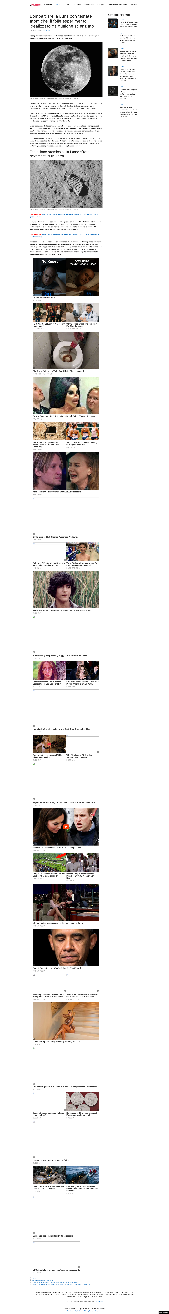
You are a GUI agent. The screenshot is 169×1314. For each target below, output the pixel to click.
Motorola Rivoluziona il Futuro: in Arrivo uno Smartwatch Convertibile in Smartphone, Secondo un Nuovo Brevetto (128, 56)
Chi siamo (70, 1311)
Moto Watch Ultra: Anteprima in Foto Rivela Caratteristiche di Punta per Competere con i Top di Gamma (128, 112)
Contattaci (99, 1301)
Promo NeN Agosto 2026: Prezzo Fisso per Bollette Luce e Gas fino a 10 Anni (129, 24)
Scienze (134, 5)
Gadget (77, 5)
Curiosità (101, 5)
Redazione (78, 1311)
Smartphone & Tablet (118, 5)
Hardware (48, 5)
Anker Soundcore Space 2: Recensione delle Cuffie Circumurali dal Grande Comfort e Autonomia (128, 94)
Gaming (67, 5)
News (58, 5)
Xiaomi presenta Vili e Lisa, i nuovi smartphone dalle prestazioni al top (55, 1282)
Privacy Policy (88, 1311)
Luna (51, 1280)
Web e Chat (88, 5)
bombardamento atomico (40, 1280)
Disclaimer (98, 1311)
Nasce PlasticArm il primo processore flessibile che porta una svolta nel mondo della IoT (61, 1284)
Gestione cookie (163, 1312)
